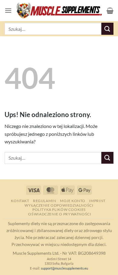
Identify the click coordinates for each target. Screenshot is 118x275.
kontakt (20, 200)
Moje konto (72, 200)
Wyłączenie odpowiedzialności (59, 205)
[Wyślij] (107, 28)
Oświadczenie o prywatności (59, 214)
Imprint (97, 200)
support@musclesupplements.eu (64, 268)
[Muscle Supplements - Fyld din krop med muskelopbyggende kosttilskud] (59, 11)
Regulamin (44, 200)
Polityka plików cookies (59, 209)
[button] (8, 10)
